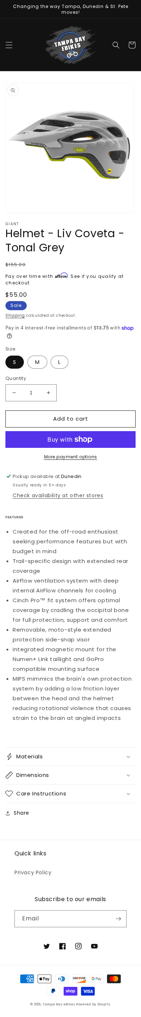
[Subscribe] (118, 918)
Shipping (15, 315)
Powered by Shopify (93, 1004)
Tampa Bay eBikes (59, 1004)
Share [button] (21, 813)
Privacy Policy (32, 872)
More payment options (70, 457)
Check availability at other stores (58, 495)
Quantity (15, 378)
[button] (9, 45)
